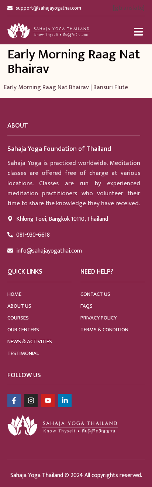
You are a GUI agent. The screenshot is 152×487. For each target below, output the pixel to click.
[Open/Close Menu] (138, 31)
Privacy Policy (98, 317)
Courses (18, 317)
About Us (19, 306)
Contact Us (95, 294)
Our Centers (23, 329)
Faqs (86, 306)
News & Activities (29, 341)
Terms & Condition (104, 329)
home (14, 294)
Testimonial (23, 353)
